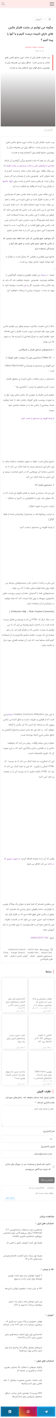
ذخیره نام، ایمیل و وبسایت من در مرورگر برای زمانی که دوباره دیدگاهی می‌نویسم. (28, 1166)
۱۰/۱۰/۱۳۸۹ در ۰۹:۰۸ (36, 1188)
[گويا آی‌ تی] (28, 5)
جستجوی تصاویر (44, 956)
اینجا (43, 275)
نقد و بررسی (48, 1269)
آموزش (38, 19)
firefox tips (33, 949)
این (24, 285)
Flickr (5, 952)
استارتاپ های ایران (45, 1223)
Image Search (18, 952)
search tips (46, 952)
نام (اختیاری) (49, 1131)
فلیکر (32, 956)
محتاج (10, 714)
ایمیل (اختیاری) (48, 1146)
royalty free (32, 952)
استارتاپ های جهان (45, 1361)
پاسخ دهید (9, 1197)
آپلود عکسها (8, 181)
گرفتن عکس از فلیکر (19, 956)
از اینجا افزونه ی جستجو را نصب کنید (37, 418)
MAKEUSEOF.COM (39, 938)
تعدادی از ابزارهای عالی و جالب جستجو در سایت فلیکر (30, 165)
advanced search (16, 949)
